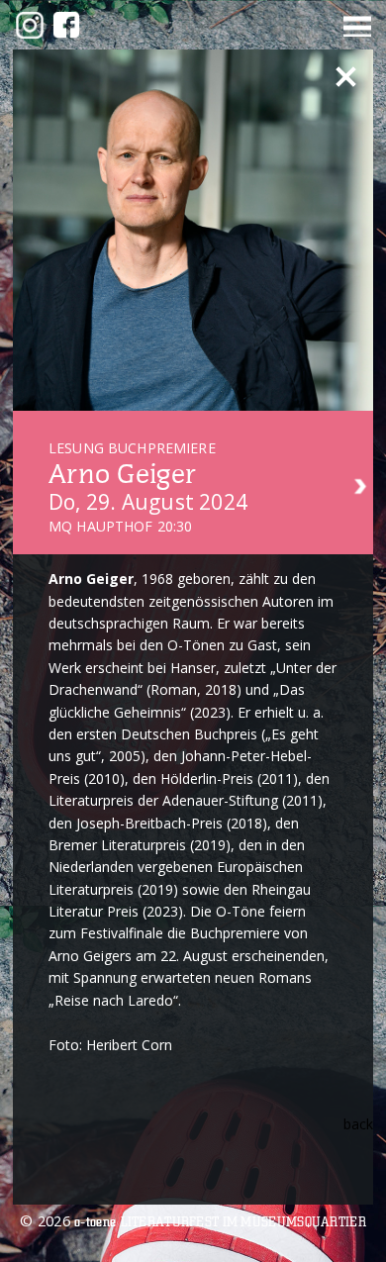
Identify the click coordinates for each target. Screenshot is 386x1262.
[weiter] (360, 488)
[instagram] (30, 25)
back (358, 1124)
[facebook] (66, 25)
